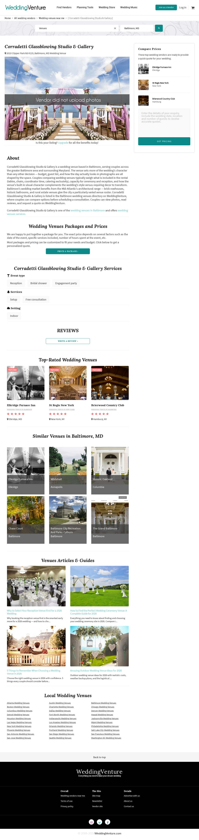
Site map (96, 795)
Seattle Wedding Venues (60, 737)
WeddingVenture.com (108, 833)
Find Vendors (64, 7)
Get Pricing (164, 141)
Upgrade (63, 142)
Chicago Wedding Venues (102, 706)
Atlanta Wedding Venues (18, 703)
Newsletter (97, 801)
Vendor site (97, 806)
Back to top (99, 757)
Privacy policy (67, 806)
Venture (25, 7)
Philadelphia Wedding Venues (105, 726)
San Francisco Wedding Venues (105, 734)
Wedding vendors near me (73, 795)
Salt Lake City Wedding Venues (105, 730)
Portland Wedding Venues (61, 730)
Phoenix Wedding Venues (18, 730)
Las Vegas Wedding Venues (19, 722)
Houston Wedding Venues (19, 718)
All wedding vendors (24, 18)
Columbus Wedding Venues (19, 710)
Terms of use (66, 801)
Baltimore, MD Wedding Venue (50, 53)
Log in (182, 7)
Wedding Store (107, 7)
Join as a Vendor (166, 7)
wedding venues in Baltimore (88, 210)
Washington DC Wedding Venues (106, 737)
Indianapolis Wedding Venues (62, 718)
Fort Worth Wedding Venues (62, 714)
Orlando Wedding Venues (60, 726)
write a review (67, 341)
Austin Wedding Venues (60, 703)
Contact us (129, 806)
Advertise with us (132, 795)
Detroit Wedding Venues (18, 714)
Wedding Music (128, 7)
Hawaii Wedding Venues (102, 714)
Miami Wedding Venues (101, 722)
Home (8, 18)
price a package (67, 251)
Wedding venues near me (51, 18)
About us (128, 801)
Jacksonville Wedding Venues (104, 718)
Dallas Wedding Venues (60, 710)
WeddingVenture (99, 771)
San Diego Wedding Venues (61, 734)
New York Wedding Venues (19, 726)
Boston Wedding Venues (18, 706)
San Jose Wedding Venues (19, 737)
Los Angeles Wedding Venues (62, 722)
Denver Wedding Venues (102, 710)
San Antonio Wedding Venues (20, 734)
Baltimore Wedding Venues (103, 703)
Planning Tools (85, 7)
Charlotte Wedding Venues (61, 706)
